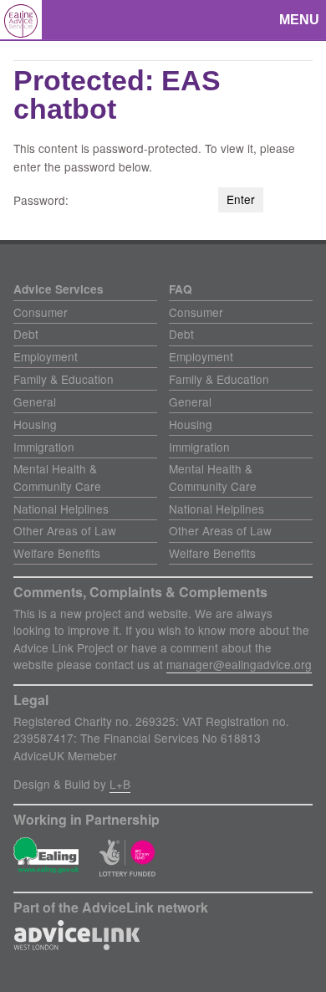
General (34, 401)
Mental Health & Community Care (57, 476)
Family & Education (63, 379)
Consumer (40, 312)
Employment (45, 356)
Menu (299, 20)
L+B (120, 783)
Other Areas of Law (64, 530)
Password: (42, 200)
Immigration (43, 446)
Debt (25, 333)
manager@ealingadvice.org (239, 664)
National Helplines (61, 508)
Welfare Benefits (56, 553)
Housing (35, 424)
